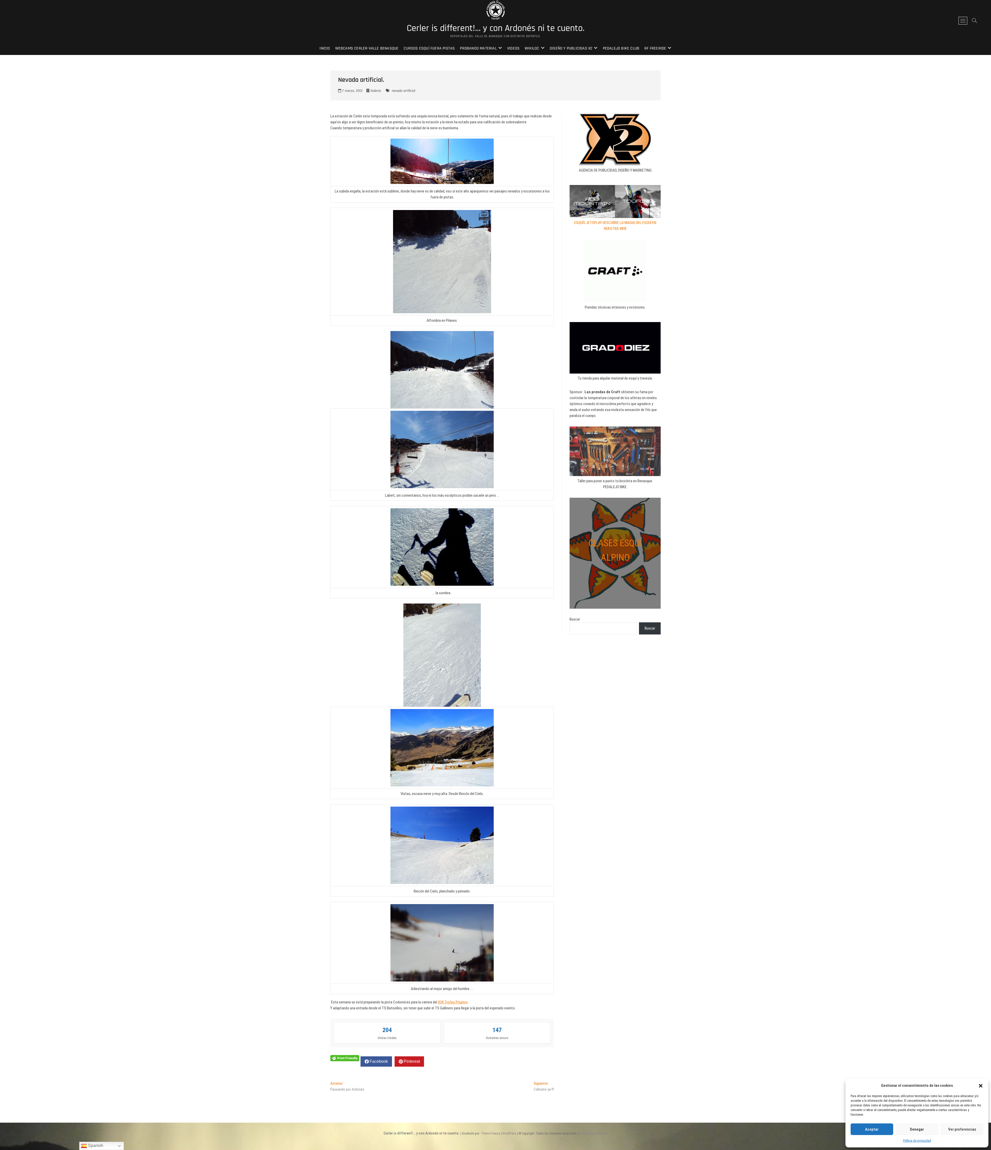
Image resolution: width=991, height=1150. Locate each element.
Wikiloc (532, 48)
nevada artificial (403, 91)
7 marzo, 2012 (352, 91)
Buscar (575, 619)
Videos (513, 48)
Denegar (917, 1129)
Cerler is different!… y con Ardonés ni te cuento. (496, 28)
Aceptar (871, 1129)
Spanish (95, 1145)
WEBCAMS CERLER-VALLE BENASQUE (367, 48)
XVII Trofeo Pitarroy (452, 1002)
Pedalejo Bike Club (621, 48)
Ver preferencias (962, 1129)
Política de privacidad (917, 1141)
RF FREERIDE (655, 48)
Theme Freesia (490, 1133)
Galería (376, 91)
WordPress (509, 1133)
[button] (980, 1085)
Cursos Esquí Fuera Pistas (429, 48)
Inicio (324, 48)
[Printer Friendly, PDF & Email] (344, 1058)
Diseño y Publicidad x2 (571, 48)
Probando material (478, 48)
